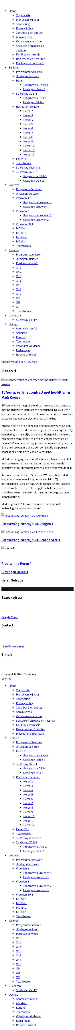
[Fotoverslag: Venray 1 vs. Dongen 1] (24, 515)
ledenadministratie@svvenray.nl (47, 666)
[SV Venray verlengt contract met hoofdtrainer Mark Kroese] (37, 384)
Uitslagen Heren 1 (14, 571)
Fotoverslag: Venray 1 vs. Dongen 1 (27, 523)
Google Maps (9, 617)
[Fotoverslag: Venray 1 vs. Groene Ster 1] (27, 532)
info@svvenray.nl (13, 646)
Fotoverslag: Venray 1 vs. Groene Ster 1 (30, 539)
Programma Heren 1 (16, 563)
